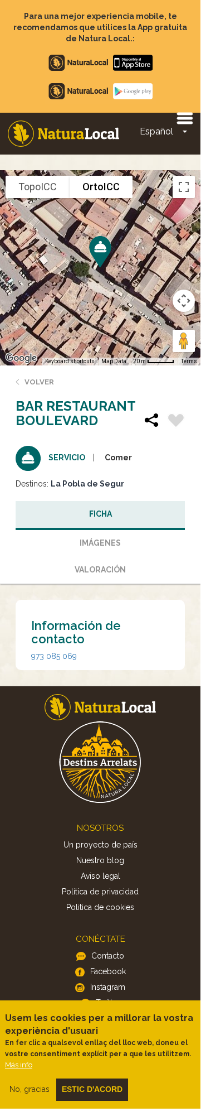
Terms (189, 361)
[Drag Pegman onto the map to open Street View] (184, 341)
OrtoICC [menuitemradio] (101, 186)
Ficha (100, 513)
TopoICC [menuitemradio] (37, 186)
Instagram (107, 987)
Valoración (100, 569)
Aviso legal (100, 876)
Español (156, 131)
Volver (39, 382)
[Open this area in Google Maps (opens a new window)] (21, 358)
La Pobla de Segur (87, 483)
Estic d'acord (92, 1089)
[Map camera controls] (184, 301)
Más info (18, 1065)
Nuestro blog (100, 860)
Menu (184, 117)
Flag (176, 422)
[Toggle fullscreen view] (184, 187)
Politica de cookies (100, 907)
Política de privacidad (100, 891)
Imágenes (100, 542)
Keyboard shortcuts (70, 361)
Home (63, 134)
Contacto (107, 955)
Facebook (108, 971)
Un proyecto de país (100, 844)
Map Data (113, 361)
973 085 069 (54, 656)
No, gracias (29, 1089)
